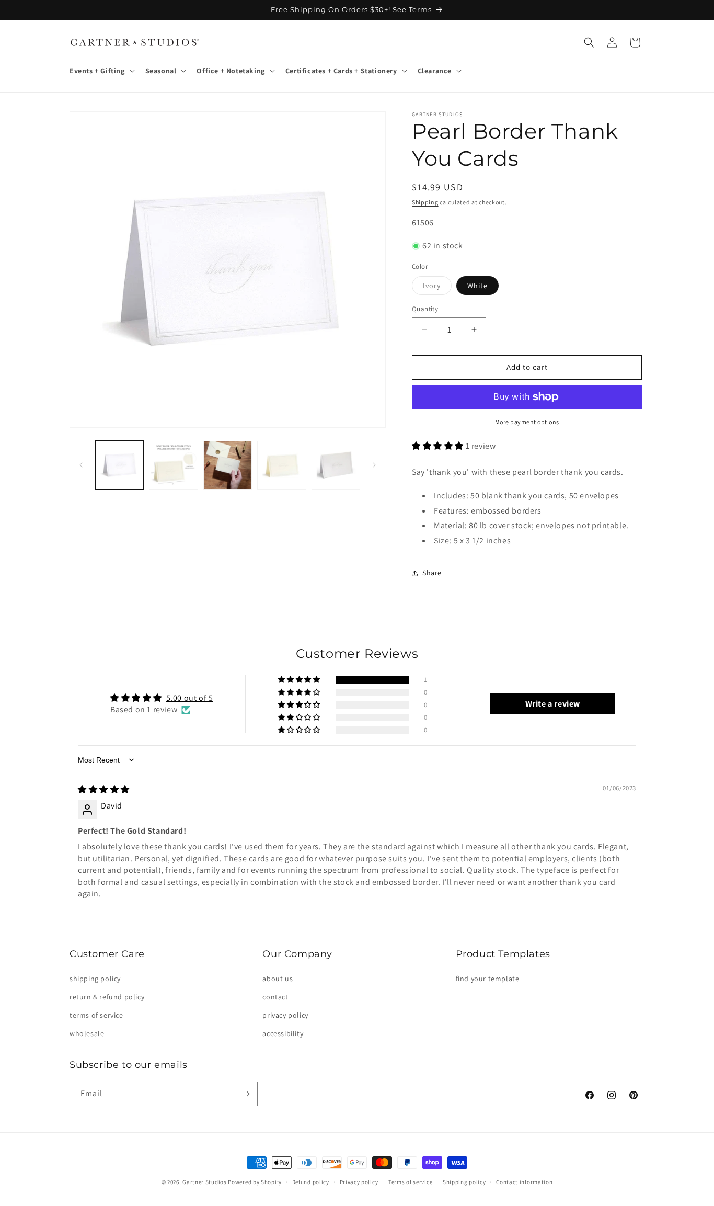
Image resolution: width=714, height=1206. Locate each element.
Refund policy (310, 1182)
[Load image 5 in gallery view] (281, 465)
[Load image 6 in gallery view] (336, 465)
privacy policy (285, 1015)
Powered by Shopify (255, 1182)
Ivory (437, 287)
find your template (488, 978)
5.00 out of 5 (189, 697)
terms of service (96, 1015)
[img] (104, 789)
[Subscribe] (245, 1094)
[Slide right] (374, 464)
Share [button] (432, 572)
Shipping (425, 202)
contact (275, 997)
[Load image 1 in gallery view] (119, 465)
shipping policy (95, 978)
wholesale (87, 1033)
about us (277, 978)
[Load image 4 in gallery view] (227, 465)
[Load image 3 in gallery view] (173, 465)
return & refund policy (107, 997)
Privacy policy (359, 1182)
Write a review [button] (552, 703)
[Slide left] (81, 464)
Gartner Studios (204, 1182)
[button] (101, 71)
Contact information (524, 1182)
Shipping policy (464, 1182)
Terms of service (410, 1182)
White (477, 285)
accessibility (282, 1033)
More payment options (527, 422)
